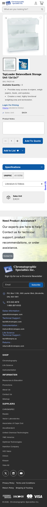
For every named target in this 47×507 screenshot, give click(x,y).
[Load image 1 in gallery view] (9, 64)
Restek (6, 414)
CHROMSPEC (8, 409)
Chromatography (10, 361)
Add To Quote (33, 140)
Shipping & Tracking (24, 488)
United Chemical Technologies (15, 433)
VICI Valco (7, 451)
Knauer (6, 461)
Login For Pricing (11, 105)
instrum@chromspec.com (13, 329)
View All (6, 465)
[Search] (42, 9)
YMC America (8, 437)
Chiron (5, 456)
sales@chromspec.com (12, 314)
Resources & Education (13, 380)
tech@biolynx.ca (10, 339)
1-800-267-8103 (14, 305)
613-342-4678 (13, 302)
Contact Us (8, 256)
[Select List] (22, 151)
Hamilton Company (11, 447)
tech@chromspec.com (12, 322)
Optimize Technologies (12, 442)
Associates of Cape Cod (13, 423)
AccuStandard (9, 428)
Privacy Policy (8, 483)
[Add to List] (40, 17)
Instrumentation (9, 370)
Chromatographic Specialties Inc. (24, 502)
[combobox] (23, 9)
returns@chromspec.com (13, 346)
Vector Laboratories (11, 419)
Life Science (8, 365)
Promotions (7, 385)
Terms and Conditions (25, 483)
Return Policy (8, 488)
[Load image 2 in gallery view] (23, 64)
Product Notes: (9, 119)
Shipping (5, 108)
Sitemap (6, 399)
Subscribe (36, 285)
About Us (6, 390)
